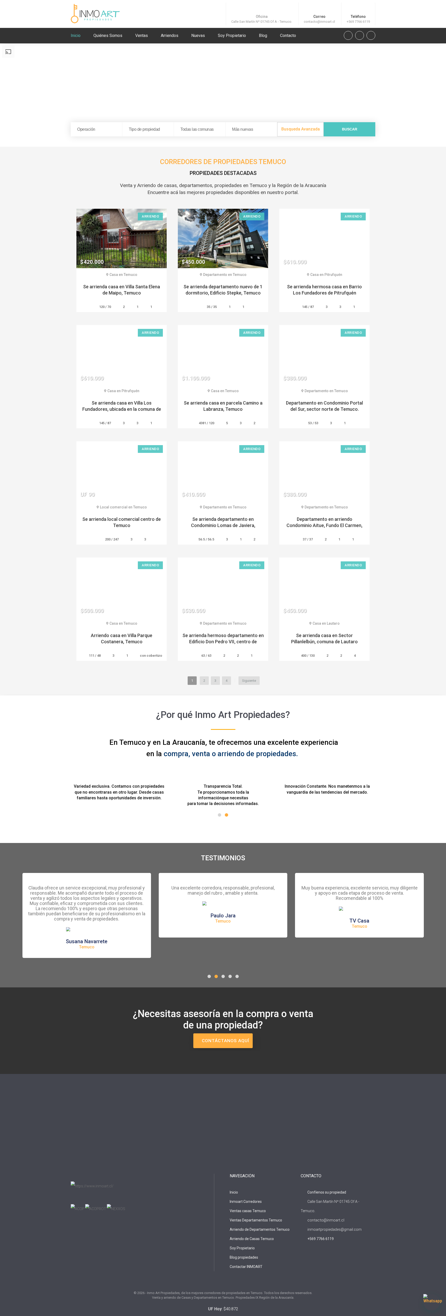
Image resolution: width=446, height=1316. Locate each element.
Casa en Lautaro (326, 623)
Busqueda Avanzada (300, 129)
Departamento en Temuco (224, 275)
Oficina (262, 16)
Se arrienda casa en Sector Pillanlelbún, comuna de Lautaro (324, 638)
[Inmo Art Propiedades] (95, 13)
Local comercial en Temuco (123, 507)
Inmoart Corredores (246, 1201)
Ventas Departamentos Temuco (256, 1220)
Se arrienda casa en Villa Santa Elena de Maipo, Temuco (121, 290)
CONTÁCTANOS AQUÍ (225, 1040)
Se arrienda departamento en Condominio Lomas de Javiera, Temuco (223, 525)
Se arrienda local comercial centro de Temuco (121, 522)
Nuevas (198, 35)
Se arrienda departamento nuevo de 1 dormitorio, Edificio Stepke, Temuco (223, 290)
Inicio (76, 35)
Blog (263, 35)
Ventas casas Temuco (248, 1211)
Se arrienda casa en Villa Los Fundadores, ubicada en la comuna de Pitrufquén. (121, 409)
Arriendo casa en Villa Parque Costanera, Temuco (121, 638)
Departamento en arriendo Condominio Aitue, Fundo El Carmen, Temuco (324, 525)
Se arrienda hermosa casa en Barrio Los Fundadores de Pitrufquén (324, 290)
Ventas (141, 35)
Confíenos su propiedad (326, 1192)
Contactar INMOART (246, 1267)
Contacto (288, 35)
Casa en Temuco (123, 275)
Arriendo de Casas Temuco (252, 1239)
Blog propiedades (244, 1257)
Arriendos (169, 35)
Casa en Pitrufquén (326, 275)
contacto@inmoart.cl (319, 22)
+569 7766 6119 (358, 22)
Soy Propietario (232, 35)
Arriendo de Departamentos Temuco (260, 1229)
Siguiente (249, 681)
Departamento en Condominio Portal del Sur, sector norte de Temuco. (324, 406)
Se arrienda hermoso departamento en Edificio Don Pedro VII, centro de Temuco (223, 642)
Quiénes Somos (107, 35)
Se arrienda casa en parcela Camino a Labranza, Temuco (223, 406)
